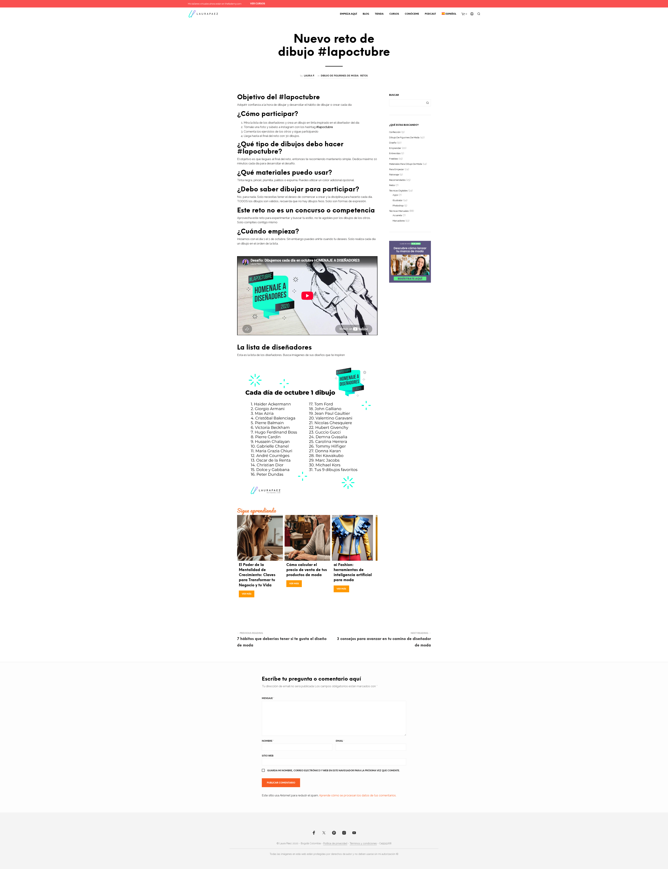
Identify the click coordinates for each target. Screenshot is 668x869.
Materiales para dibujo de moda (405, 164)
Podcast (430, 14)
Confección (395, 132)
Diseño (392, 142)
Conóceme (412, 14)
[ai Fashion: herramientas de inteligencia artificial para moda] (354, 538)
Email (340, 741)
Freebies (393, 158)
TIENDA (379, 14)
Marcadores (399, 220)
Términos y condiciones (363, 843)
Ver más (246, 594)
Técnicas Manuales (399, 211)
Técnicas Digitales (398, 190)
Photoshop (398, 205)
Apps (395, 195)
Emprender (395, 148)
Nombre (268, 741)
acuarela (397, 215)
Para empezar (396, 169)
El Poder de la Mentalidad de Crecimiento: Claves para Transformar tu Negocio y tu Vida (257, 575)
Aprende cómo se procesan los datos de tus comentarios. (357, 795)
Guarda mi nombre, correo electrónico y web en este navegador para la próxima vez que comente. (333, 771)
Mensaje (268, 698)
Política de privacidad (335, 843)
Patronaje (394, 174)
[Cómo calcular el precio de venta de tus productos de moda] (307, 538)
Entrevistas (394, 153)
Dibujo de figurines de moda (340, 76)
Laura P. (309, 76)
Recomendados (397, 180)
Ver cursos (257, 4)
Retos (364, 76)
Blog (366, 14)
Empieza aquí (348, 14)
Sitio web (267, 756)
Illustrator (398, 200)
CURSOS (394, 14)
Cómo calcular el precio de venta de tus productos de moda (306, 570)
